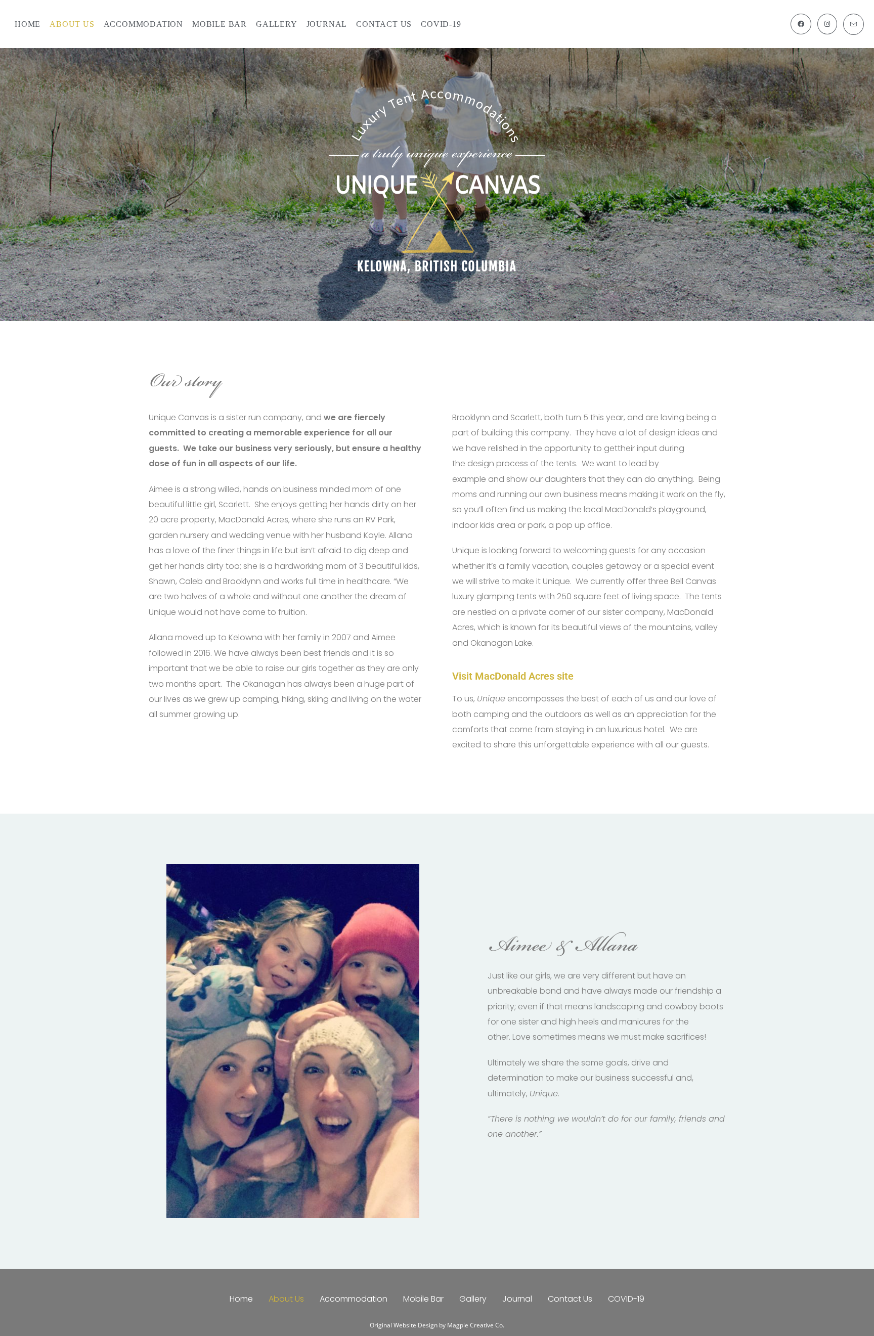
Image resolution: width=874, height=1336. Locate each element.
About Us (286, 1299)
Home (241, 1299)
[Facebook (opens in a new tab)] (801, 24)
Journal (517, 1299)
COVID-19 (626, 1299)
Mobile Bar (423, 1299)
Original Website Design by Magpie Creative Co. (437, 1325)
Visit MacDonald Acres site (513, 676)
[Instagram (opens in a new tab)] (827, 24)
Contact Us (570, 1299)
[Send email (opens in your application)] (853, 24)
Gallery (473, 1299)
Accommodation (353, 1299)
